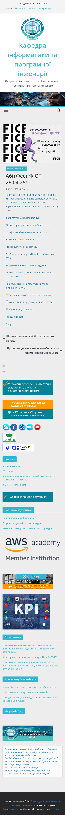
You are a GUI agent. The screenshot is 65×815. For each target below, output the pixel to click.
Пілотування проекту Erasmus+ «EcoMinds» (26, 692)
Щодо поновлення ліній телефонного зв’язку (30, 338)
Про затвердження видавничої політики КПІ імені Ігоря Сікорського (33, 351)
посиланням (44, 295)
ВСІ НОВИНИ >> (11, 466)
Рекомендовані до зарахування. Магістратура (27, 528)
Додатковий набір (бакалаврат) (20, 517)
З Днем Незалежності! (14, 484)
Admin (25, 189)
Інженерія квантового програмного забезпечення (29, 687)
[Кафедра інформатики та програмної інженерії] (32, 94)
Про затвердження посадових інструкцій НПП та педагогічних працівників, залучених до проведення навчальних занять (30, 665)
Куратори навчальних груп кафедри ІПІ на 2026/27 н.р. (32, 657)
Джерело (10, 324)
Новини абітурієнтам (16, 168)
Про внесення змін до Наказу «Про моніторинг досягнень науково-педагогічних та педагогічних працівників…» (29, 648)
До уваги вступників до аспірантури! (33, 8)
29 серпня (8, 471)
